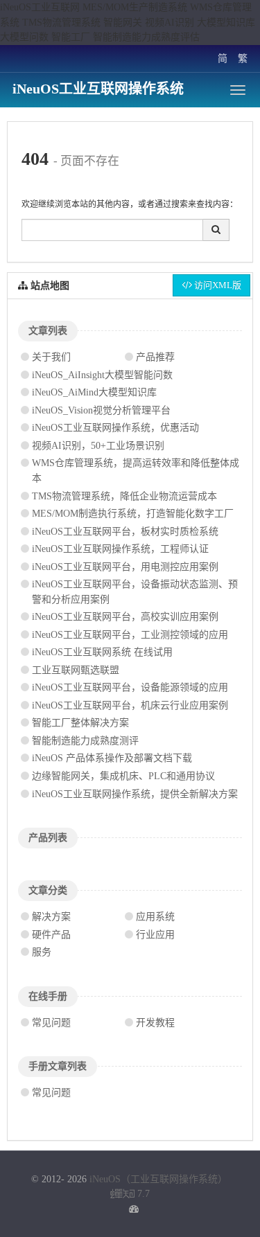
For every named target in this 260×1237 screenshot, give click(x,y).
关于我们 (51, 357)
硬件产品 (51, 934)
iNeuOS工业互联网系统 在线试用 (102, 652)
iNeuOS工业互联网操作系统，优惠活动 (115, 427)
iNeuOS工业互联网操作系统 (98, 88)
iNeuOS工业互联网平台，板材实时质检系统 (125, 531)
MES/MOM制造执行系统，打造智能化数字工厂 (133, 513)
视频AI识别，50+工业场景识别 (98, 445)
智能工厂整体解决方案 (80, 723)
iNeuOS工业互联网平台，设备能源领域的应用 (130, 687)
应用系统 (155, 916)
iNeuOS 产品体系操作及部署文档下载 (112, 758)
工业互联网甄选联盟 (75, 670)
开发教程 (155, 1022)
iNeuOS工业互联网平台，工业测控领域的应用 (130, 635)
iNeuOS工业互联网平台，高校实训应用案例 (125, 617)
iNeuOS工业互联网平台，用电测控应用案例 (125, 567)
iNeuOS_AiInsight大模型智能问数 (102, 375)
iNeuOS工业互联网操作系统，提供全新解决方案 (135, 794)
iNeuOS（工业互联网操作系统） (158, 1179)
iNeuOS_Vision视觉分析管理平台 (101, 410)
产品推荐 (155, 357)
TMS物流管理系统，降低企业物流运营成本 (124, 496)
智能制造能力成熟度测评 (85, 741)
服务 (41, 952)
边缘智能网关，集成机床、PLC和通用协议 (123, 776)
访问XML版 (216, 285)
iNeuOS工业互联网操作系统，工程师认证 (120, 549)
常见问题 (51, 1022)
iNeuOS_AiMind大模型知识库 (94, 392)
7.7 (130, 1195)
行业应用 (155, 934)
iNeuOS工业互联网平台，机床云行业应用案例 (130, 705)
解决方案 (51, 916)
